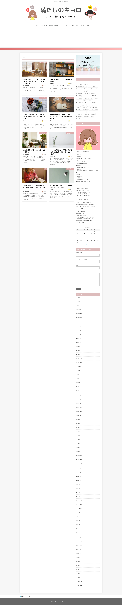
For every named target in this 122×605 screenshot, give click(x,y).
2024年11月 (79, 362)
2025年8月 (78, 326)
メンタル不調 (84, 91)
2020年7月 (78, 557)
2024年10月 (79, 366)
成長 (90, 107)
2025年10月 (79, 317)
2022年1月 (78, 496)
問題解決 (95, 95)
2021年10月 (79, 508)
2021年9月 (78, 512)
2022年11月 (79, 459)
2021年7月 (78, 520)
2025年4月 (78, 342)
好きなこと (80, 100)
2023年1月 (78, 451)
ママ (78, 91)
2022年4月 (78, 484)
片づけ (84, 111)
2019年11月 (79, 585)
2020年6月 (78, 561)
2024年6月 (78, 382)
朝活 (97, 109)
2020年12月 (79, 541)
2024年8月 (78, 374)
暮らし (92, 109)
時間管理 (51, 25)
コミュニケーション (94, 86)
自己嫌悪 (93, 114)
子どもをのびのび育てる (91, 102)
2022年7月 (78, 476)
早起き (79, 109)
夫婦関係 (96, 98)
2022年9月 (78, 468)
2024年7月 (78, 378)
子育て (36, 25)
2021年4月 (78, 533)
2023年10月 (79, 415)
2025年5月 (78, 338)
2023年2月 (78, 447)
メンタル (62, 25)
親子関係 (92, 116)
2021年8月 (78, 516)
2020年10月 (79, 545)
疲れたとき (90, 111)
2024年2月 (78, 399)
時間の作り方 (85, 109)
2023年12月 (79, 407)
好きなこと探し (81, 102)
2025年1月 (78, 354)
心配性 (79, 107)
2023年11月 (79, 411)
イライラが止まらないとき (83, 84)
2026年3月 (78, 297)
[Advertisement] (61, 37)
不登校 (91, 91)
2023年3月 (78, 443)
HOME (22, 596)
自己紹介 (31, 25)
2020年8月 (78, 553)
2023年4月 (78, 439)
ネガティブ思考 (95, 88)
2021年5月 (78, 528)
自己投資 (79, 116)
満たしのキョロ (58, 601)
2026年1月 (78, 305)
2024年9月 (78, 370)
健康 (84, 25)
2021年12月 (79, 500)
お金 (73, 25)
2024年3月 (78, 395)
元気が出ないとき (87, 95)
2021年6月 (78, 524)
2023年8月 (78, 423)
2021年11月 (79, 504)
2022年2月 (78, 492)
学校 (78, 105)
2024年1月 (78, 403)
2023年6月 (78, 431)
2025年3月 (78, 346)
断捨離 (95, 107)
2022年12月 (79, 455)
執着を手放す (80, 98)
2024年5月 (78, 386)
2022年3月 (78, 488)
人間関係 (56, 25)
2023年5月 (78, 435)
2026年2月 (78, 301)
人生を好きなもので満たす (83, 93)
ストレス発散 (80, 88)
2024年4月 (78, 390)
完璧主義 (83, 105)
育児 (96, 111)
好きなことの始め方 (88, 100)
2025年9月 (78, 322)
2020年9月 (78, 549)
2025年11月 (79, 313)
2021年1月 (78, 537)
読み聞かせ (80, 118)
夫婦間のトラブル (88, 98)
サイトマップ (90, 25)
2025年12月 (79, 309)
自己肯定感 (86, 116)
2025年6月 (78, 334)
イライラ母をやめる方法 (82, 86)
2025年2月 (78, 350)
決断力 (79, 111)
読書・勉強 (68, 25)
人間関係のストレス (94, 93)
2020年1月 (78, 577)
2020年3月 (78, 569)
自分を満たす (80, 114)
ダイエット (87, 88)
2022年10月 (79, 464)
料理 (81, 25)
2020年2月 (78, 573)
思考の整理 (85, 107)
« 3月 (87, 244)
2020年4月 (78, 565)
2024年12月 (79, 358)
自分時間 (87, 114)
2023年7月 (78, 427)
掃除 (77, 25)
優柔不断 (79, 95)
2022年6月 (78, 480)
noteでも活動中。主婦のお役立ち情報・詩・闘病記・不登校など (61, 49)
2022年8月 (78, 472)
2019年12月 (79, 581)
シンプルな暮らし (43, 25)
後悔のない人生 (91, 105)
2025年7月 (78, 330)
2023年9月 (78, 419)
